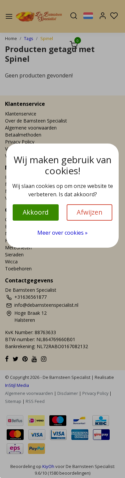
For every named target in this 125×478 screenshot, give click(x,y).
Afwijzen (89, 212)
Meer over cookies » (62, 232)
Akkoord (36, 212)
